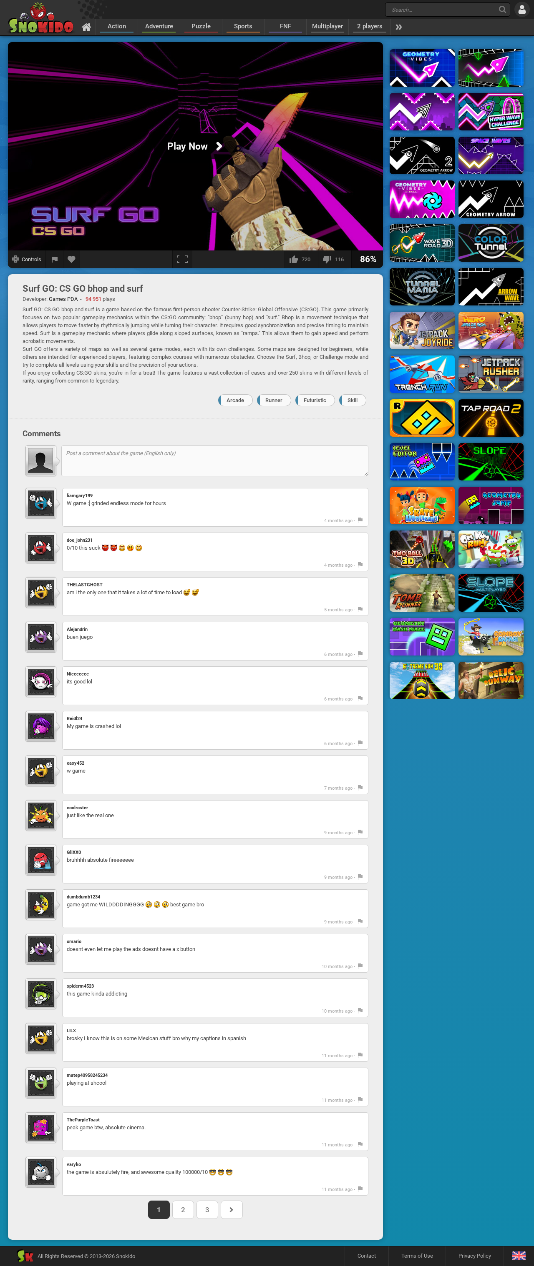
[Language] (519, 1256)
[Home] (86, 27)
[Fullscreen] (182, 259)
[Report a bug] (54, 259)
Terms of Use (417, 1256)
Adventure (159, 26)
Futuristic (315, 400)
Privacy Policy (474, 1256)
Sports (243, 26)
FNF (285, 26)
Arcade (235, 400)
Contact (367, 1256)
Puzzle (201, 26)
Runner (273, 400)
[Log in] (522, 9)
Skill (353, 400)
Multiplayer (327, 26)
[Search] (502, 9)
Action (117, 26)
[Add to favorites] (71, 259)
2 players (370, 26)
